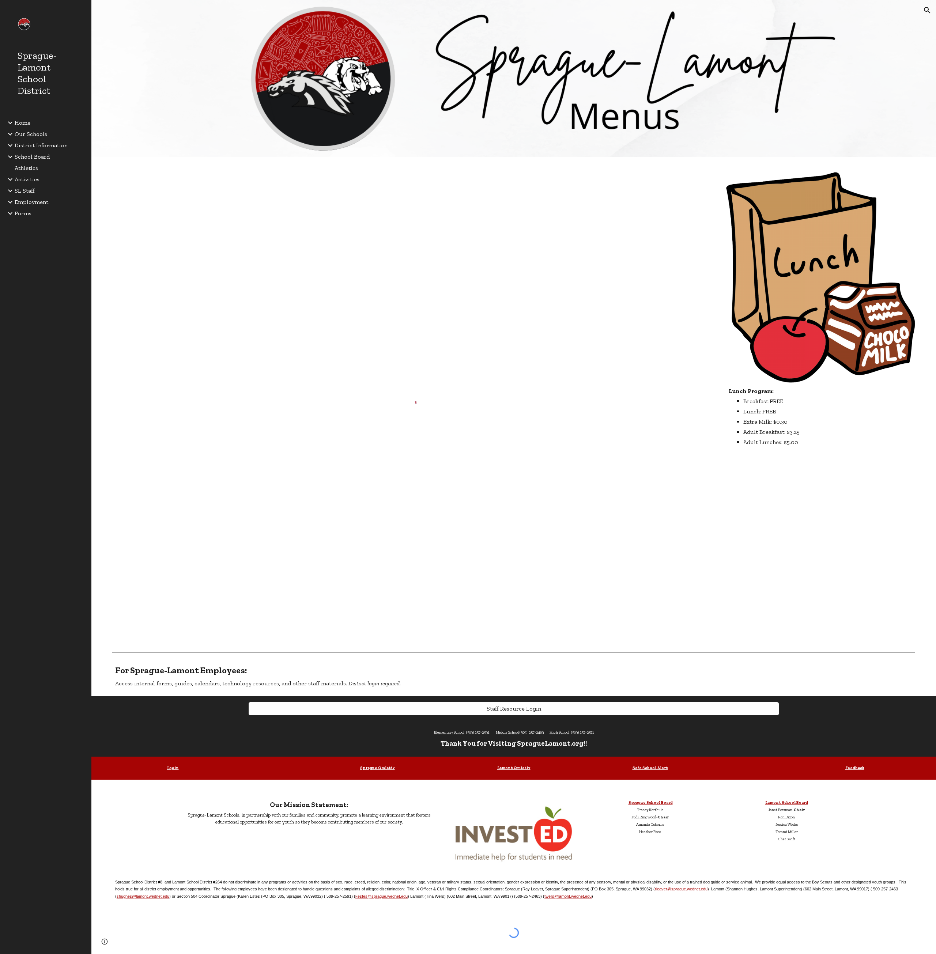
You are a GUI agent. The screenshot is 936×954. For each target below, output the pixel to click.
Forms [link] (23, 213)
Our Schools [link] (31, 133)
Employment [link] (31, 201)
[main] (820, 417)
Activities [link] (27, 179)
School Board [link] (32, 156)
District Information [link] (41, 145)
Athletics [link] (26, 167)
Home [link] (22, 122)
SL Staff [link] (25, 190)
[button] (927, 10)
